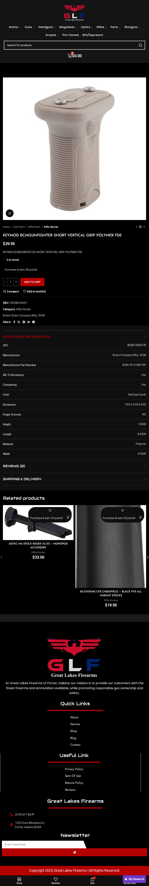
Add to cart (32, 281)
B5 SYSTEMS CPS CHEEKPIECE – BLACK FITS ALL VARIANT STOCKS (111, 593)
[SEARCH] (140, 45)
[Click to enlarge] (10, 213)
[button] (68, 517)
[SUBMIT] (74, 852)
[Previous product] (136, 227)
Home (6, 226)
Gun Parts (19, 226)
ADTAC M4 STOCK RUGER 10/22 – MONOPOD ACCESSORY (38, 545)
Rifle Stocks (51, 226)
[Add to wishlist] (50, 510)
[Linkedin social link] (28, 321)
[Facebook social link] (14, 321)
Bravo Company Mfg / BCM (28, 315)
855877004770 (136, 345)
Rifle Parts (34, 226)
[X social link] (18, 321)
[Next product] (144, 227)
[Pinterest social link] (23, 321)
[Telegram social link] (33, 321)
